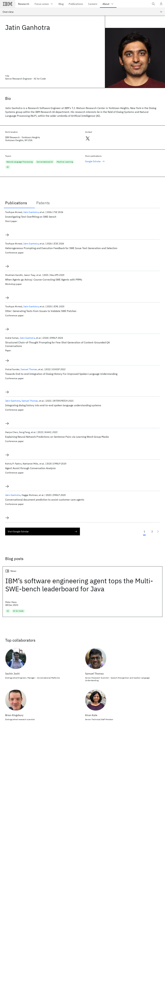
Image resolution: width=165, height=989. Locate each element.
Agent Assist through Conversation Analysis (30, 468)
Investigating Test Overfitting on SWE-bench (30, 216)
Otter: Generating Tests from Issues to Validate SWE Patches (40, 311)
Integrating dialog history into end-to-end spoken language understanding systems (53, 405)
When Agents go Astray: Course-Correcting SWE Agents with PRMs (43, 279)
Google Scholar (93, 161)
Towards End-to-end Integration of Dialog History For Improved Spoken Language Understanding (61, 373)
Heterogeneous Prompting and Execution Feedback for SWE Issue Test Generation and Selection (61, 248)
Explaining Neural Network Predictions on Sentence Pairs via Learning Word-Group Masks (57, 436)
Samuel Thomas (29, 369)
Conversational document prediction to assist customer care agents (44, 499)
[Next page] (158, 531)
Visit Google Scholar (18, 531)
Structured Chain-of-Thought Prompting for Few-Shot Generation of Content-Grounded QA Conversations (57, 344)
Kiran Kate (91, 715)
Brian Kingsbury (14, 715)
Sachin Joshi (12, 673)
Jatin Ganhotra (30, 212)
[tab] (19, 202)
